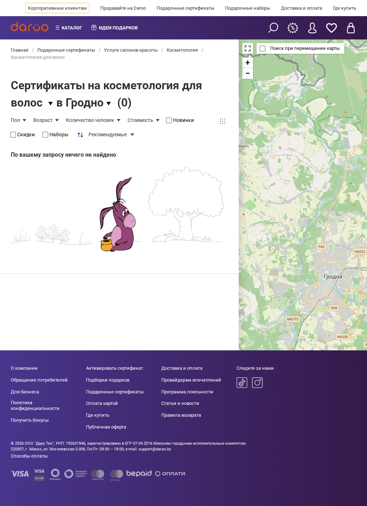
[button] (247, 62)
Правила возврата (181, 415)
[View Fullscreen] (247, 48)
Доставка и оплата (301, 8)
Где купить (344, 8)
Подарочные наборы (247, 8)
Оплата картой (102, 403)
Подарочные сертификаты (185, 8)
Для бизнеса (25, 391)
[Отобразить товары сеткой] (222, 121)
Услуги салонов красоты (131, 50)
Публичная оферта (106, 427)
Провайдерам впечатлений (191, 380)
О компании (24, 368)
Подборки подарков (107, 380)
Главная (20, 50)
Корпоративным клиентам (57, 8)
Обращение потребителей (39, 380)
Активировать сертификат (114, 368)
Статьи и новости (180, 403)
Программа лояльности (187, 391)
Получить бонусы (30, 420)
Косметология (182, 50)
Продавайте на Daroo (123, 8)
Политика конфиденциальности (35, 405)
